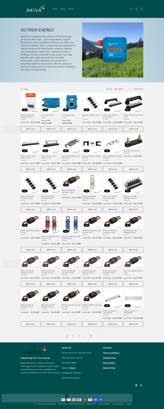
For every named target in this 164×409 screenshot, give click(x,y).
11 (91, 336)
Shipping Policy (91, 404)
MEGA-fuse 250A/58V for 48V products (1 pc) (50, 237)
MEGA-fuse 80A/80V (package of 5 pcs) (30, 231)
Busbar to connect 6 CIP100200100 (109, 312)
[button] (131, 8)
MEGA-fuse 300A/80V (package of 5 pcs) (68, 191)
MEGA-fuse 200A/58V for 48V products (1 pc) (71, 237)
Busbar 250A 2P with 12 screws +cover (110, 116)
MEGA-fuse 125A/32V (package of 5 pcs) (27, 306)
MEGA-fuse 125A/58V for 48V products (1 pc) (91, 231)
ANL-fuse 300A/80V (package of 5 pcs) (112, 157)
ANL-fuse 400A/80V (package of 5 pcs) (91, 157)
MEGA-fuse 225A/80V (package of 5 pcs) (89, 197)
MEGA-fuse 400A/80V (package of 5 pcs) (48, 197)
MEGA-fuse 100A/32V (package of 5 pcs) (48, 306)
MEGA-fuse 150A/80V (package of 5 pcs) (27, 116)
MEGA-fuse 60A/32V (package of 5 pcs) (92, 306)
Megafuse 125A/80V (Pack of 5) (91, 116)
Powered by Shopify (50, 404)
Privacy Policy (62, 404)
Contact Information (104, 404)
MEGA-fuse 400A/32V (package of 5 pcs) (130, 231)
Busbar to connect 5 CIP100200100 (130, 312)
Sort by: (109, 89)
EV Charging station (68, 115)
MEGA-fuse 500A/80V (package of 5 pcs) (27, 197)
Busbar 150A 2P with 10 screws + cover (48, 157)
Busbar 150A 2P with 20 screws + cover (28, 157)
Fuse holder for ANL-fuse (131, 151)
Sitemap (128, 404)
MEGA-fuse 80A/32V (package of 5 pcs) (71, 306)
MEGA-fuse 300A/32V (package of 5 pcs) (27, 272)
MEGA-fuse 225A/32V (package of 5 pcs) (68, 272)
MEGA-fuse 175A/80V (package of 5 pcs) (109, 197)
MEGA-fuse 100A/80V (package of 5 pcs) (130, 197)
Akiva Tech (41, 404)
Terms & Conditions (118, 404)
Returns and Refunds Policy (77, 404)
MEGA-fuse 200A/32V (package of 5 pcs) (89, 272)
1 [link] (66, 336)
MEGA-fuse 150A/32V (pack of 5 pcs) (133, 272)
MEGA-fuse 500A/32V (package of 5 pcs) (109, 231)
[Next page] (97, 335)
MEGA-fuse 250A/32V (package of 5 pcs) (48, 272)
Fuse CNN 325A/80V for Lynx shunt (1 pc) (71, 157)
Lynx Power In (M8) (47, 115)
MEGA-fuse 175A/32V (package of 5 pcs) (109, 272)
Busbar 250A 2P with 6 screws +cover (133, 116)
